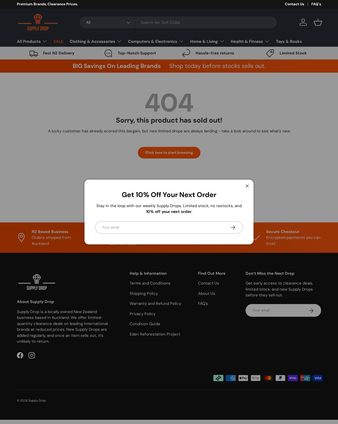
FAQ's (316, 4)
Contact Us (294, 4)
